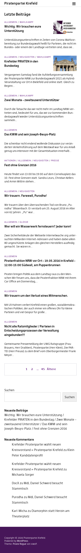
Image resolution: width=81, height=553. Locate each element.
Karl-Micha (19, 511)
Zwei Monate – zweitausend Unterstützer (31, 100)
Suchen (9, 390)
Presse (55, 160)
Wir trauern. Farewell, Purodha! (25, 195)
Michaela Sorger (23, 474)
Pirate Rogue (19, 543)
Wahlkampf (27, 22)
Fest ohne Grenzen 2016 (20, 165)
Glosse (24, 222)
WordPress (22, 540)
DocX (15, 483)
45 (42, 369)
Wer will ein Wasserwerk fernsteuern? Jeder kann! (37, 226)
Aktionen (10, 160)
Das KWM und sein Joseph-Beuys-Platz (30, 134)
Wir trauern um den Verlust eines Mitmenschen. (36, 295)
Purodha (17, 497)
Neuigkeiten (27, 57)
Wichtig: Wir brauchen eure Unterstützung (33, 415)
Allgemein (10, 22)
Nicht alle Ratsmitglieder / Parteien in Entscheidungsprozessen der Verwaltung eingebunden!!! (31, 330)
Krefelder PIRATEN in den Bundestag (29, 419)
